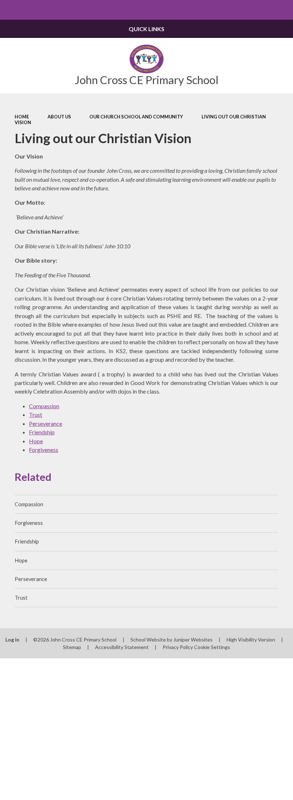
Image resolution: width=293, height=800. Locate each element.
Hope (36, 441)
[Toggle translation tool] (263, 10)
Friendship (42, 432)
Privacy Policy (178, 647)
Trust (35, 414)
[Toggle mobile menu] (10, 10)
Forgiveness (43, 449)
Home (22, 116)
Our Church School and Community (136, 116)
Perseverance (45, 423)
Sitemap (72, 647)
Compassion (44, 406)
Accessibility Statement (122, 647)
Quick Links (146, 28)
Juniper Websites (193, 639)
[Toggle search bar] (283, 10)
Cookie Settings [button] (212, 647)
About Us (59, 116)
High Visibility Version (251, 639)
